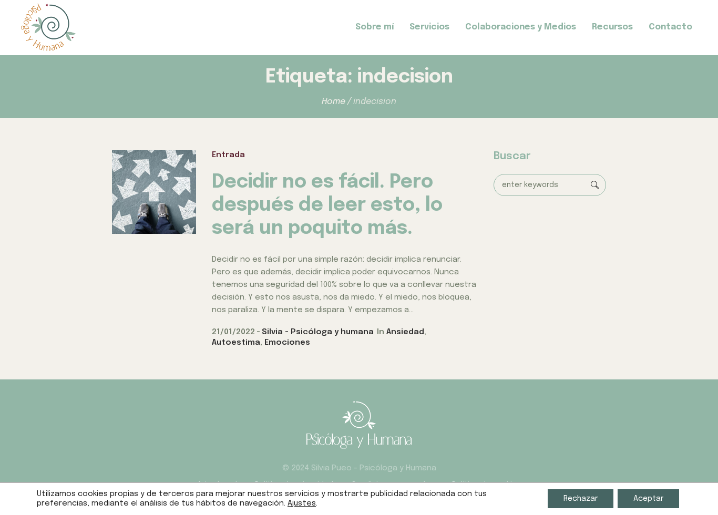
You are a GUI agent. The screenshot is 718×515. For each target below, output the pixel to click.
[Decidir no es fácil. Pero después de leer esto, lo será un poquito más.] (154, 192)
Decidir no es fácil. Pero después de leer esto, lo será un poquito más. (327, 205)
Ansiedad (405, 332)
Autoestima (236, 342)
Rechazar (580, 498)
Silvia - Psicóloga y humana (318, 332)
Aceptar (648, 498)
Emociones (287, 342)
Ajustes (302, 503)
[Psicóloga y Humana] (359, 424)
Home (333, 101)
